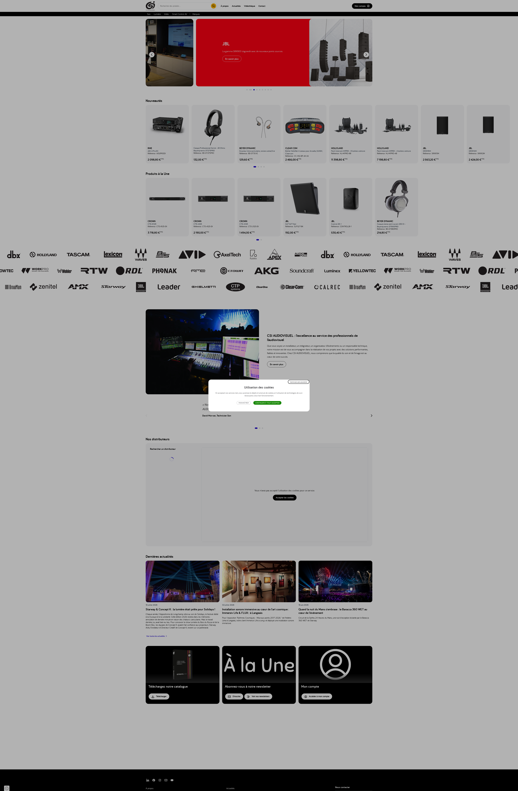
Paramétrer (244, 403)
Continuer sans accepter (298, 382)
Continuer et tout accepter (267, 403)
